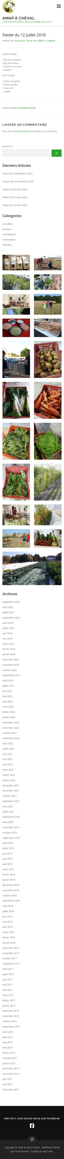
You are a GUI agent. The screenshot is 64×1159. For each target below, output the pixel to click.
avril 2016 (7, 1047)
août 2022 (7, 743)
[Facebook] (32, 1125)
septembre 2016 (11, 1026)
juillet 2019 (8, 848)
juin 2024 (7, 633)
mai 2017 (7, 984)
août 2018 (7, 905)
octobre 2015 (9, 1058)
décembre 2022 (10, 722)
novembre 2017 (10, 953)
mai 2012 (7, 1084)
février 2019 (8, 874)
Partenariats (8, 239)
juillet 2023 (8, 685)
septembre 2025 (11, 601)
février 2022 (8, 774)
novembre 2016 (10, 1016)
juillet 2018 (8, 911)
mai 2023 (7, 696)
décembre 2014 (10, 1068)
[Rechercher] (57, 153)
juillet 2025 (8, 612)
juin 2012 (7, 1079)
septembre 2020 (11, 816)
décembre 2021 (10, 785)
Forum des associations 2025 (18, 181)
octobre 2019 (9, 832)
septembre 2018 (11, 900)
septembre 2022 (11, 738)
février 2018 (8, 937)
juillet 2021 (8, 811)
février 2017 (8, 1000)
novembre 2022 (10, 727)
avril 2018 (7, 926)
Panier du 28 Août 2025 (14, 189)
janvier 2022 (8, 780)
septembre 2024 (11, 617)
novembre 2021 (10, 790)
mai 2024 (7, 638)
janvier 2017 (8, 1005)
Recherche (7, 146)
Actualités (7, 223)
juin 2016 (7, 1037)
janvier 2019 (8, 879)
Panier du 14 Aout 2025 (14, 205)
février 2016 (8, 1052)
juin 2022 (7, 754)
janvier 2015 (8, 1063)
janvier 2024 (8, 654)
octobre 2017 (9, 958)
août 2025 (7, 607)
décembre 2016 (10, 1010)
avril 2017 (7, 989)
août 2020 (7, 822)
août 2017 (7, 968)
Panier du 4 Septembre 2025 (17, 173)
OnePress (47, 1147)
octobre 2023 (9, 670)
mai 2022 (7, 759)
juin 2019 (7, 853)
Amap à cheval (18, 18)
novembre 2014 (10, 1073)
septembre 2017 (11, 963)
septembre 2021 (11, 801)
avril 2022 (7, 764)
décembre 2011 (10, 1089)
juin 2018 (7, 916)
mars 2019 (8, 869)
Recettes (7, 244)
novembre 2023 (10, 664)
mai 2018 (7, 921)
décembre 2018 (10, 885)
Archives (6, 229)
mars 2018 (8, 932)
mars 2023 (8, 706)
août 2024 (7, 622)
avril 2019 (7, 864)
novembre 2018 (10, 890)
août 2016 (7, 1031)
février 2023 (8, 711)
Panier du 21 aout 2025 (14, 197)
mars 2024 (8, 643)
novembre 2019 (10, 827)
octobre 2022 (9, 732)
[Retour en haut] (32, 1140)
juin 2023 (7, 691)
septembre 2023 (11, 675)
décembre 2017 (10, 948)
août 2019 (7, 843)
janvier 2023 (8, 717)
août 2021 (7, 806)
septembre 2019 (11, 837)
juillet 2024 (8, 628)
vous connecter (21, 131)
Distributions (27, 108)
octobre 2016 (9, 1021)
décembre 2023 (10, 659)
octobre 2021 (9, 795)
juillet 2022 (8, 748)
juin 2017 (7, 979)
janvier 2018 (8, 942)
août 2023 (7, 680)
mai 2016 (7, 1042)
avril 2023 (7, 701)
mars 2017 (8, 995)
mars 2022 (8, 769)
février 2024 (8, 649)
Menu (58, 6)
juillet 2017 (8, 974)
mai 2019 (7, 858)
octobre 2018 (9, 895)
